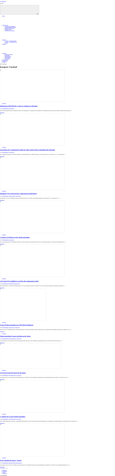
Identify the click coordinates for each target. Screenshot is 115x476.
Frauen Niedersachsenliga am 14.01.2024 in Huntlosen (16, 325)
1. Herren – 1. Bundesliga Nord (11, 42)
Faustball (4, 39)
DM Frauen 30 (5, 25)
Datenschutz (4, 471)
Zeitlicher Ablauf (8, 29)
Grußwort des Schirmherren (10, 26)
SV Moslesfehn (3, 1)
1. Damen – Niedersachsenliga (10, 40)
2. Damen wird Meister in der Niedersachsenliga (15, 237)
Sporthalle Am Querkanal (9, 30)
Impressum (4, 470)
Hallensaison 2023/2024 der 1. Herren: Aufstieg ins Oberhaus (19, 106)
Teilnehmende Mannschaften (10, 27)
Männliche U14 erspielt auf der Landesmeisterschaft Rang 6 (18, 193)
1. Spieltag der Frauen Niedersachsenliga (12, 416)
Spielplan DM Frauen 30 (9, 28)
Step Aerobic (7, 58)
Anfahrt (3, 472)
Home (3, 16)
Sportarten (4, 53)
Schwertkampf (7, 57)
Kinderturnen (7, 55)
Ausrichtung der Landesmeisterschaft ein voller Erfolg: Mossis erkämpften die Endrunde (27, 150)
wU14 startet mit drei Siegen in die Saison (13, 373)
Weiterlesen (2, 112)
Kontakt (3, 62)
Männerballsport (8, 56)
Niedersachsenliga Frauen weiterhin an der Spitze (15, 336)
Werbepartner (4, 60)
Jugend (6, 43)
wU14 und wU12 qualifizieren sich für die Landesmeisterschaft (19, 281)
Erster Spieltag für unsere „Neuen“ (11, 460)
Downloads (4, 473)
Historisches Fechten (9, 54)
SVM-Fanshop (5, 59)
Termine (4, 44)
